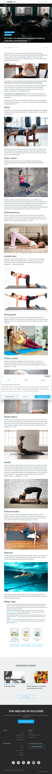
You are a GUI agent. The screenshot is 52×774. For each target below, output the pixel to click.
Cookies (22, 770)
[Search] (39, 1)
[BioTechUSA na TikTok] (38, 762)
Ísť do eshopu (15, 645)
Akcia (22, 732)
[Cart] (46, 1)
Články (21, 748)
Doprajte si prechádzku (14, 621)
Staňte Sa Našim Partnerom (35, 735)
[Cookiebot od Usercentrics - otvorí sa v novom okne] (45, 376)
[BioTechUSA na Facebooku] (13, 762)
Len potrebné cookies (9, 396)
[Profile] (42, 1)
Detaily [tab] (26, 380)
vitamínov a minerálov (12, 612)
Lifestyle (21, 752)
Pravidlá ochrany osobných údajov (12, 770)
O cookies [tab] (43, 380)
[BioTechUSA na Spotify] (28, 762)
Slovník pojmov (20, 750)
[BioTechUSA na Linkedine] (33, 762)
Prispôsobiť (25, 396)
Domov (5, 5)
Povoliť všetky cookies (43, 396)
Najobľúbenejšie (19, 735)
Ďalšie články (26, 697)
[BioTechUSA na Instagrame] (18, 762)
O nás (22, 745)
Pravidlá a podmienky (43, 771)
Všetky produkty (19, 739)
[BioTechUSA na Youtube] (23, 762)
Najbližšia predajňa (36, 746)
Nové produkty (20, 737)
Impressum (20, 755)
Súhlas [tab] (9, 380)
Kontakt (30, 732)
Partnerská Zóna (32, 737)
